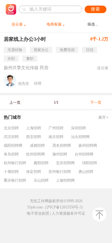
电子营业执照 (38, 213)
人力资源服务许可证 (68, 213)
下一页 (95, 102)
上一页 (15, 102)
